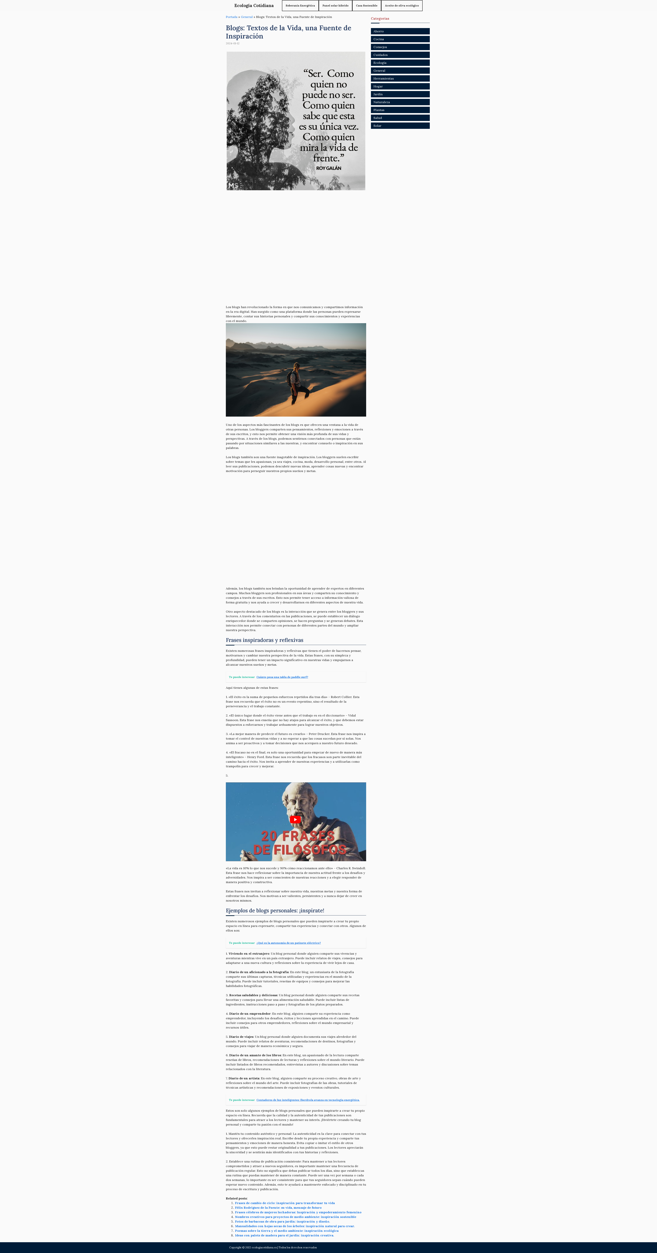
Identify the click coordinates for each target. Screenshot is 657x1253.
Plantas (378, 110)
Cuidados (380, 55)
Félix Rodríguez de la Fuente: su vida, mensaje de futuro (278, 1208)
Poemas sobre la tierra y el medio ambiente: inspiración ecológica (287, 1231)
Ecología (380, 63)
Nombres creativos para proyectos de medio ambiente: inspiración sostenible (295, 1217)
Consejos (380, 47)
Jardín (378, 94)
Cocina (378, 39)
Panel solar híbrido (336, 5)
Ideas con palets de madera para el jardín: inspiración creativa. (284, 1235)
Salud (377, 118)
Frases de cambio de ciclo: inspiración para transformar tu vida (285, 1203)
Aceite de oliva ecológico (402, 5)
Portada (231, 17)
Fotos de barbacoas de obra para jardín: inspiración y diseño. (282, 1221)
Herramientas (383, 78)
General (247, 17)
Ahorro (378, 31)
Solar (377, 126)
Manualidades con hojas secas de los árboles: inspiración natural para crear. (295, 1226)
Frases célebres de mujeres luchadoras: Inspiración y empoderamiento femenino (298, 1212)
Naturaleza (381, 102)
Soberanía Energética (300, 5)
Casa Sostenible (366, 5)
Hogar (378, 86)
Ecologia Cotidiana (254, 5)
